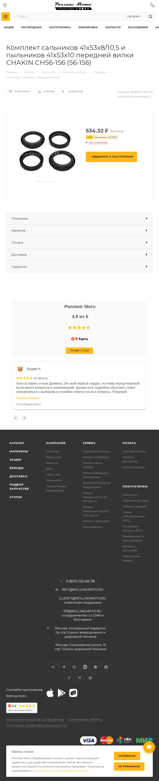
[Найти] (150, 16)
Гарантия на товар (136, 500)
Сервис (89, 443)
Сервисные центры (96, 451)
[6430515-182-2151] (47, 153)
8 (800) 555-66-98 (80, 581)
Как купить (130, 494)
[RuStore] (73, 693)
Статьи (16, 497)
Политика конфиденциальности (36, 725)
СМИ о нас (53, 474)
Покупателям (135, 486)
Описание (19, 218)
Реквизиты (53, 480)
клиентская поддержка (82, 600)
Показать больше (28, 397)
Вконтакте (53, 667)
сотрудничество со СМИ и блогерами (83, 615)
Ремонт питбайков (96, 457)
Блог (49, 468)
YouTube (74, 667)
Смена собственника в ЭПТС (134, 516)
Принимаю (126, 755)
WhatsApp (95, 667)
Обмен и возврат (135, 506)
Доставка (18, 255)
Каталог (17, 443)
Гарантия (18, 267)
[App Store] (50, 693)
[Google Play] (62, 693)
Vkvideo (84, 667)
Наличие (18, 230)
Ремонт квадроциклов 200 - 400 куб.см (97, 511)
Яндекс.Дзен (105, 667)
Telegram (63, 667)
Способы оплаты (134, 451)
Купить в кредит (134, 467)
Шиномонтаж (92, 527)
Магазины (19, 451)
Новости (52, 463)
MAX (90, 677)
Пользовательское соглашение (35, 719)
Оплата (17, 243)
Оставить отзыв (79, 350)
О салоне (52, 451)
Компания (55, 443)
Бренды (17, 468)
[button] (70, 327)
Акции (15, 459)
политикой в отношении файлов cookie (60, 770)
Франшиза (53, 457)
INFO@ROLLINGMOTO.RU (83, 590)
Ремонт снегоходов (96, 521)
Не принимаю (129, 766)
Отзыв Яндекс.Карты (28, 404)
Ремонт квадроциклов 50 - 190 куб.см (96, 497)
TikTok (69, 677)
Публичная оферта (85, 719)
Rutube (79, 677)
